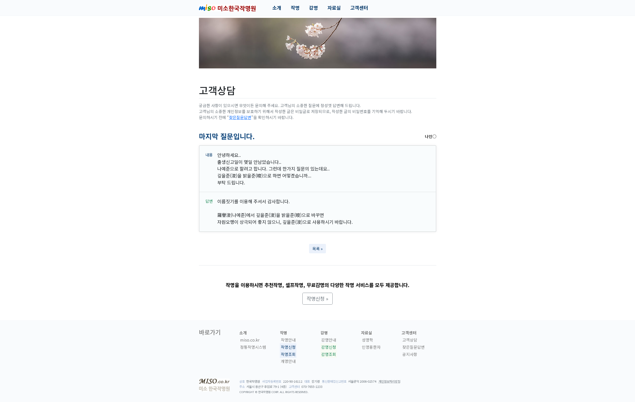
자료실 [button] (334, 7)
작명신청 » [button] (317, 298)
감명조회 (328, 354)
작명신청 (288, 347)
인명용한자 (371, 347)
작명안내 (288, 340)
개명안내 (288, 361)
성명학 (367, 340)
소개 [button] (276, 7)
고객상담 (409, 340)
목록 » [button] (317, 249)
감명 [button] (313, 7)
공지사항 (409, 354)
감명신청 (328, 347)
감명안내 (328, 340)
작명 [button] (295, 7)
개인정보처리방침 (389, 381)
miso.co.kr (249, 340)
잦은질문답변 (240, 117)
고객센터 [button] (359, 7)
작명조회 (288, 354)
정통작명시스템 (253, 347)
